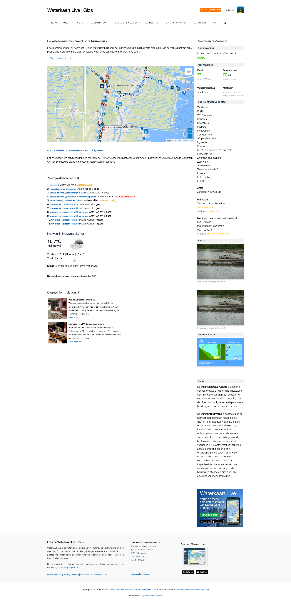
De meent (54, 185)
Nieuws (54, 22)
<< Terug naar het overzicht (59, 58)
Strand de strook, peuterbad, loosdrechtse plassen (73, 196)
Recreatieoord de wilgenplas (63, 189)
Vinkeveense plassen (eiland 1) (64, 204)
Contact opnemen (139, 556)
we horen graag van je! (67, 567)
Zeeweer (128, 589)
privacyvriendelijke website (150, 595)
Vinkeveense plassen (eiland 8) (65, 223)
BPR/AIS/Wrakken (176, 22)
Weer (66, 22)
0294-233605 (213, 211)
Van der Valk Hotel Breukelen (82, 299)
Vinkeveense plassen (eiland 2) (64, 208)
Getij (80, 22)
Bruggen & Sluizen (126, 22)
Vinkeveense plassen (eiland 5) (65, 219)
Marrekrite (151, 22)
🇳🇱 (225, 22)
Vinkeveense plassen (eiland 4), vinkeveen (69, 216)
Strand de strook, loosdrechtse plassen (68, 192)
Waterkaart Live (117, 589)
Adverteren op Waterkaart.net (93, 574)
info (214, 22)
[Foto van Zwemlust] (220, 262)
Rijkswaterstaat (186, 140)
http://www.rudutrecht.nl (218, 233)
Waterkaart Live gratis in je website (63, 574)
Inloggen (230, 9)
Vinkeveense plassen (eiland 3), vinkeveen (69, 212)
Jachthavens (99, 22)
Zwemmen (200, 22)
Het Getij (152, 589)
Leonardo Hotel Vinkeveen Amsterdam (86, 324)
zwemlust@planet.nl (206, 207)
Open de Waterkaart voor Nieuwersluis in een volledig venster (75, 150)
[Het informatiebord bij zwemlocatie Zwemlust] (220, 352)
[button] (97, 140)
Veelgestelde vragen (140, 574)
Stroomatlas (139, 589)
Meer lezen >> (75, 317)
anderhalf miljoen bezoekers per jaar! (192, 589)
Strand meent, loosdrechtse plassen (66, 200)
